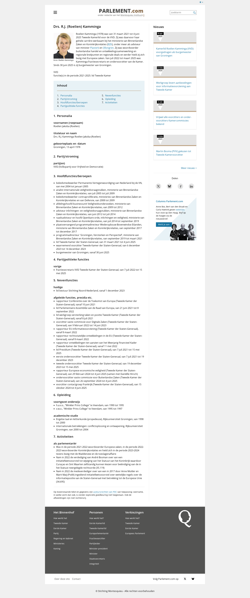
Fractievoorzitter (97, 538)
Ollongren (108, 47)
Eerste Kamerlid (97, 523)
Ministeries (59, 543)
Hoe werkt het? (96, 518)
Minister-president (98, 548)
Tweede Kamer (61, 523)
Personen (96, 512)
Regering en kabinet (63, 538)
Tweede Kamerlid (97, 528)
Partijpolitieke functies (72, 106)
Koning (57, 548)
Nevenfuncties (113, 95)
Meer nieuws (188, 168)
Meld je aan (164, 224)
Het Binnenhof (64, 512)
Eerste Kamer (60, 528)
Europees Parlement (135, 533)
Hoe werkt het (60, 518)
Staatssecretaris (97, 558)
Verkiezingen (134, 512)
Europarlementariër (99, 533)
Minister (93, 553)
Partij (56, 533)
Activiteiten (111, 102)
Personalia (66, 95)
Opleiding (110, 99)
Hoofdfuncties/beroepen (74, 102)
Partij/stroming (68, 99)
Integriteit (94, 563)
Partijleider (94, 543)
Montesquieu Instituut (131, 15)
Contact (76, 578)
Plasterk (94, 47)
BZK (110, 44)
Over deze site (62, 578)
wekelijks (180, 209)
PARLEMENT (121, 11)
